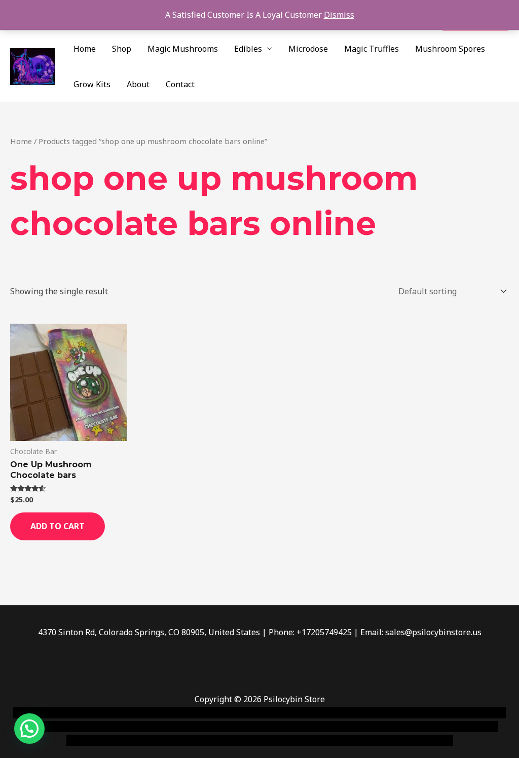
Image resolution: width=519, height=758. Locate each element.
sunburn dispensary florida (320, 726)
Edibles (248, 48)
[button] (29, 728)
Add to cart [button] (57, 526)
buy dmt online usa (116, 726)
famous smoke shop (200, 712)
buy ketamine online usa (287, 712)
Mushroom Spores (450, 48)
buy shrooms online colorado (211, 726)
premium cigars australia (135, 740)
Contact (180, 84)
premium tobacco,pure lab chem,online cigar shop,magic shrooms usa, (319, 740)
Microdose (308, 48)
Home (84, 48)
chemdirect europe (124, 712)
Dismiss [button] (339, 14)
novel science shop (49, 712)
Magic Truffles (371, 48)
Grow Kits (91, 84)
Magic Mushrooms (182, 48)
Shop (121, 48)
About (138, 84)
